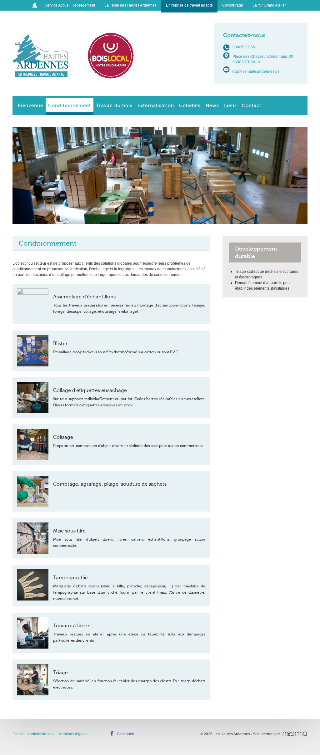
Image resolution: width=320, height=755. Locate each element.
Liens (230, 105)
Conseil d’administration (33, 734)
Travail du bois (114, 105)
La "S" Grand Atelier (269, 5)
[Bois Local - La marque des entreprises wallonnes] (111, 55)
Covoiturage (232, 5)
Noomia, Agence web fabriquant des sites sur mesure (295, 733)
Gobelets (190, 105)
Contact (251, 105)
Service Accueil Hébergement (70, 5)
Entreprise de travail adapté (189, 5)
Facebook (125, 734)
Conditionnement (69, 105)
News (212, 105)
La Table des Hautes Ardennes (130, 5)
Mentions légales (73, 734)
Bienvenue (30, 105)
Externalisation (156, 105)
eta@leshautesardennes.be (256, 71)
